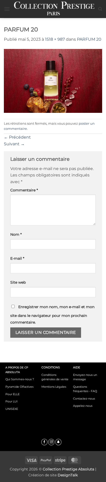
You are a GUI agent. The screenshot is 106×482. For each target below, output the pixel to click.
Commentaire (24, 190)
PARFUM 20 (89, 39)
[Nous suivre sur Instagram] (51, 442)
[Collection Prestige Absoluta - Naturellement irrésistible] (54, 9)
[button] (7, 9)
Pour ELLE (12, 394)
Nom (16, 234)
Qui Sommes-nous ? (19, 379)
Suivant (14, 143)
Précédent (17, 137)
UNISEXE (11, 409)
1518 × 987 (55, 39)
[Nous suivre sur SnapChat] (58, 442)
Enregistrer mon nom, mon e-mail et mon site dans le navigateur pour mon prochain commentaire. (52, 315)
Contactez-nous (84, 398)
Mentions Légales (53, 386)
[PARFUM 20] (53, 80)
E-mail (17, 258)
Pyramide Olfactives (19, 386)
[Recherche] (100, 9)
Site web (18, 282)
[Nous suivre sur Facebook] (44, 442)
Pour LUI (11, 401)
